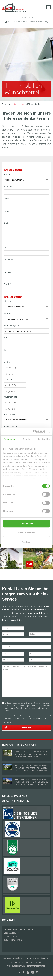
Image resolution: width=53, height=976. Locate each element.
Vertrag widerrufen (36, 966)
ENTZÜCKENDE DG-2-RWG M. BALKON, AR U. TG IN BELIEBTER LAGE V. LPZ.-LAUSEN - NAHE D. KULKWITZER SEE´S (32, 768)
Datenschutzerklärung (22, 703)
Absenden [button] (26, 727)
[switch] (46, 494)
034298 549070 (27, 18)
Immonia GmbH (42, 958)
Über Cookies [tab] (43, 439)
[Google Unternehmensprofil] (24, 972)
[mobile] (48, 7)
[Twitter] (19, 972)
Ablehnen (26, 542)
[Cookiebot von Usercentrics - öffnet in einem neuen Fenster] (34, 431)
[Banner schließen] (49, 432)
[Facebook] (15, 972)
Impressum (15, 962)
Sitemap (38, 962)
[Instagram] (37, 972)
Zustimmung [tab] (9, 439)
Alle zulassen (26, 523)
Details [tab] (26, 439)
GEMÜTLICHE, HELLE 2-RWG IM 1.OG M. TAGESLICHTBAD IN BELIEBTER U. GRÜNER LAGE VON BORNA (31, 754)
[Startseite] (14, 7)
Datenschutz (27, 962)
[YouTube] (28, 972)
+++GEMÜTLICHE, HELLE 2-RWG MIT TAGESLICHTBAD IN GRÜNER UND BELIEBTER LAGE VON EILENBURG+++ (32, 782)
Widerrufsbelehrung (16, 965)
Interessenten (18, 104)
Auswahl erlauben (26, 533)
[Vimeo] (32, 972)
